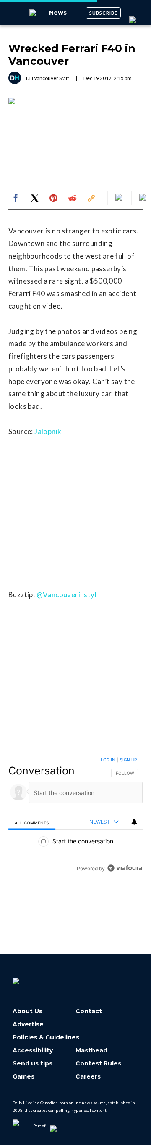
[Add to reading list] (143, 198)
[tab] (31, 822)
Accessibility (33, 1050)
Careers (88, 1076)
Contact (89, 1011)
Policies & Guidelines (46, 1037)
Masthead (91, 1050)
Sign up (128, 759)
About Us (27, 1011)
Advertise (28, 1024)
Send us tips (32, 1063)
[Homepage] (30, 978)
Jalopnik (47, 431)
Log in (108, 759)
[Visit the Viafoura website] (125, 868)
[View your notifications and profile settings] (134, 822)
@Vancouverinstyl (66, 594)
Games (23, 1076)
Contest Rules (98, 1063)
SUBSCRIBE (103, 13)
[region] (75, 816)
